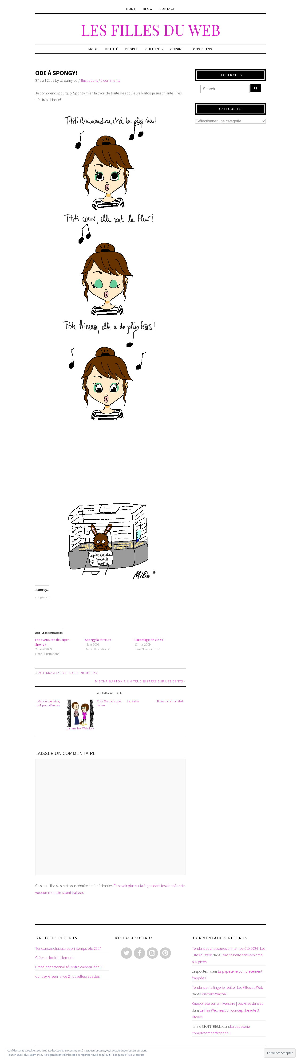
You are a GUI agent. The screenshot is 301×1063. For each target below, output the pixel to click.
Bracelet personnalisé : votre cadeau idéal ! (68, 967)
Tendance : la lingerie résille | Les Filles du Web (227, 987)
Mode (93, 49)
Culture (152, 49)
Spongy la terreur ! (98, 640)
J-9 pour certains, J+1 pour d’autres (48, 703)
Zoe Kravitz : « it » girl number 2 (68, 673)
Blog (147, 9)
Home (131, 9)
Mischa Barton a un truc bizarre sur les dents (139, 681)
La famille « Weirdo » (80, 728)
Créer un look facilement (54, 957)
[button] (80, 713)
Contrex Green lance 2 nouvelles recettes (67, 976)
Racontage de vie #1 (149, 640)
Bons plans (201, 49)
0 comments (110, 80)
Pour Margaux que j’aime (109, 703)
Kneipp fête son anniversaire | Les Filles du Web (228, 1003)
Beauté (111, 49)
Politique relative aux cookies (128, 1054)
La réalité (133, 701)
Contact (167, 9)
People (132, 49)
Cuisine (177, 49)
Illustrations (89, 80)
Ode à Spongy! (56, 73)
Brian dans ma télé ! (170, 701)
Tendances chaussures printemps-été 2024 (68, 948)
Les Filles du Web (150, 29)
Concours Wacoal (213, 994)
